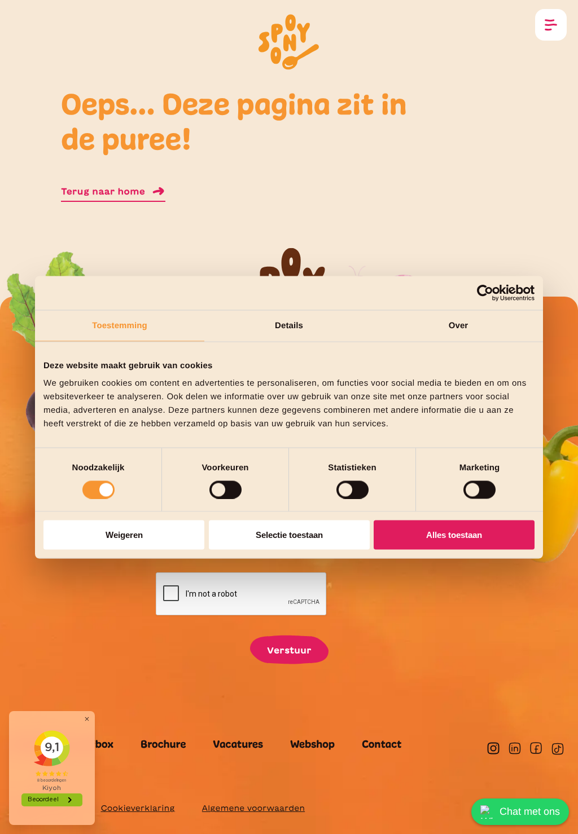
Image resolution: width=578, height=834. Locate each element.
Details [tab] (289, 325)
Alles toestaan (454, 535)
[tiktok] (557, 749)
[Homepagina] (289, 40)
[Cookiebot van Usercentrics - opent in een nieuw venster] (485, 292)
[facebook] (536, 748)
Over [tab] (458, 325)
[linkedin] (515, 748)
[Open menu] (551, 25)
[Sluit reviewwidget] (87, 719)
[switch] (225, 489)
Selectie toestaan (289, 535)
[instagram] (493, 748)
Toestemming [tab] (119, 325)
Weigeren (124, 535)
